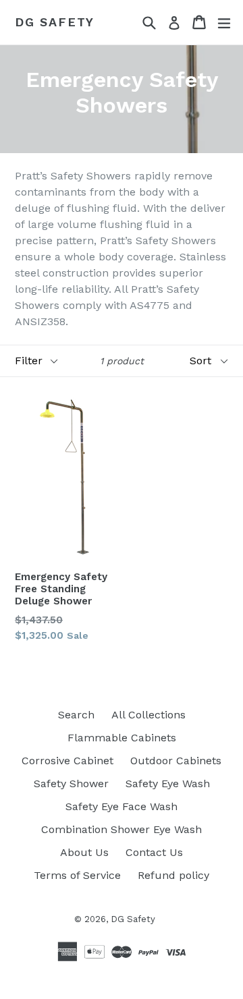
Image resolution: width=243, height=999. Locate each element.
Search (76, 714)
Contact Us (154, 852)
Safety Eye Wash (168, 783)
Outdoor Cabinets (175, 760)
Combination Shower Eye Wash (121, 829)
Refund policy (173, 875)
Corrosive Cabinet (67, 760)
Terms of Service (77, 875)
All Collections (148, 714)
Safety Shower (71, 783)
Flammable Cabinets (122, 737)
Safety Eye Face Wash (121, 806)
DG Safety (54, 22)
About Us (84, 852)
